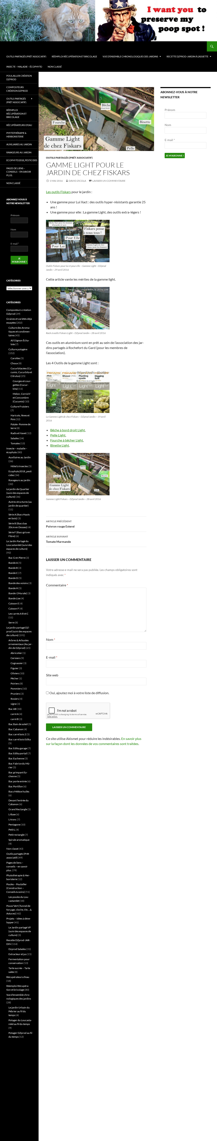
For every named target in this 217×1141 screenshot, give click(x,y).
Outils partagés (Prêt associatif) (26, 56)
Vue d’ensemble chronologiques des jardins (130, 56)
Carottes (15, 358)
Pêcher (14, 678)
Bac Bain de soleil (18, 724)
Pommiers (16, 688)
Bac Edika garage (17, 748)
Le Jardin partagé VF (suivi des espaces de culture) (19, 931)
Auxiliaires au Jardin (19, 144)
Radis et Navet (18, 433)
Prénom (170, 110)
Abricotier (16, 653)
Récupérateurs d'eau (17, 977)
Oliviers (15, 673)
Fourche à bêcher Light (66, 440)
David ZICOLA (77, 180)
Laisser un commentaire (108, 180)
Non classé (55, 66)
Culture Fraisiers (20, 406)
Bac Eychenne (16, 758)
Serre (11, 622)
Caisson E (13, 603)
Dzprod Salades (17, 949)
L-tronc (12, 819)
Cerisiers (15, 658)
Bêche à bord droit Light (67, 430)
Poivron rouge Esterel (60, 524)
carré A (15, 714)
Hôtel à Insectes (19, 466)
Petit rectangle (16, 834)
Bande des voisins (18, 583)
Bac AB (12, 708)
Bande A (13, 562)
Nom (50, 639)
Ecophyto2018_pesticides (21, 160)
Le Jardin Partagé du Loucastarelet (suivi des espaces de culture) (19, 545)
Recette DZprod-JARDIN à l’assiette (187, 56)
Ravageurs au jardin (18, 152)
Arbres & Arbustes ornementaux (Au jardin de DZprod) (20, 644)
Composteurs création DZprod (17, 89)
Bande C (13, 573)
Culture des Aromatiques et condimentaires (19, 331)
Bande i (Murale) (17, 593)
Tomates (15, 443)
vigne (14, 703)
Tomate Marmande (58, 539)
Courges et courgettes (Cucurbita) (22, 384)
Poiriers (15, 683)
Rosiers (15, 698)
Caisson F (13, 608)
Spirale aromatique (18, 839)
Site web (52, 675)
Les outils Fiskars (58, 192)
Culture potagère (17, 349)
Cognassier (17, 663)
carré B (15, 719)
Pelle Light (57, 435)
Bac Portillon (15, 786)
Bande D (13, 578)
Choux (14, 363)
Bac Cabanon (15, 729)
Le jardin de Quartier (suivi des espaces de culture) (17, 492)
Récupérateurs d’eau (19, 125)
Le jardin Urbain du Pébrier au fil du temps (19, 1011)
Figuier (14, 668)
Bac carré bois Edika (19, 739)
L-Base (12, 814)
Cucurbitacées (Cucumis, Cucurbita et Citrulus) (21, 372)
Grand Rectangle (17, 809)
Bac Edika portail (17, 753)
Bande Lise (14, 598)
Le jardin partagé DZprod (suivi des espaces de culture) (19, 631)
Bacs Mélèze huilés (18, 791)
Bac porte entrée (17, 781)
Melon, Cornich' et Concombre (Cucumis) (22, 397)
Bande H (13, 588)
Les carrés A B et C (18, 613)
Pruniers (15, 693)
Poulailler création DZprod (19, 77)
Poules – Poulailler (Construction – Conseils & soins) (16, 888)
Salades (15, 438)
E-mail (51, 657)
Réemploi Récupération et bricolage (74, 56)
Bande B (13, 567)
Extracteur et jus (17, 954)
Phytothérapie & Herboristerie (16, 135)
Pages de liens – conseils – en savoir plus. (18, 172)
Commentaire (57, 585)
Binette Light (59, 445)
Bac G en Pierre (16, 557)
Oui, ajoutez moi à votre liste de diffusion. (79, 693)
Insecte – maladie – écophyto (24, 66)
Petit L (11, 829)
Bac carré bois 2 (17, 734)
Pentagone (14, 824)
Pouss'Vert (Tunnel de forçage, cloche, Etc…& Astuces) (19, 909)
